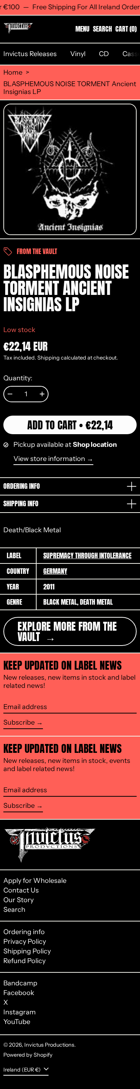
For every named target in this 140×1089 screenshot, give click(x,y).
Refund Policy (24, 961)
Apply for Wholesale (34, 881)
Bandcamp (20, 983)
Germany (55, 571)
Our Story (18, 900)
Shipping (48, 357)
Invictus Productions (49, 1044)
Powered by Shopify (28, 1054)
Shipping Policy (27, 951)
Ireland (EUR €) (22, 1069)
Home (12, 73)
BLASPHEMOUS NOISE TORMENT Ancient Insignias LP (69, 88)
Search (14, 910)
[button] (102, 29)
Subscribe (19, 722)
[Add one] (42, 394)
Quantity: (17, 378)
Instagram (19, 1012)
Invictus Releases (30, 54)
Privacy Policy (24, 941)
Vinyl (77, 54)
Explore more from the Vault (67, 631)
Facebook (18, 993)
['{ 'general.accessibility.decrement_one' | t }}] (10, 394)
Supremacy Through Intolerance (87, 555)
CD (104, 54)
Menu (82, 29)
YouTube (16, 1022)
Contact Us (21, 890)
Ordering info (24, 932)
